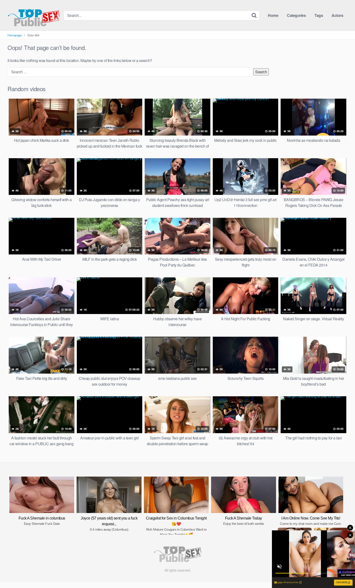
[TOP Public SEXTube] (33, 15)
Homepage (14, 35)
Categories (296, 15)
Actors (337, 15)
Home (273, 15)
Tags (318, 15)
